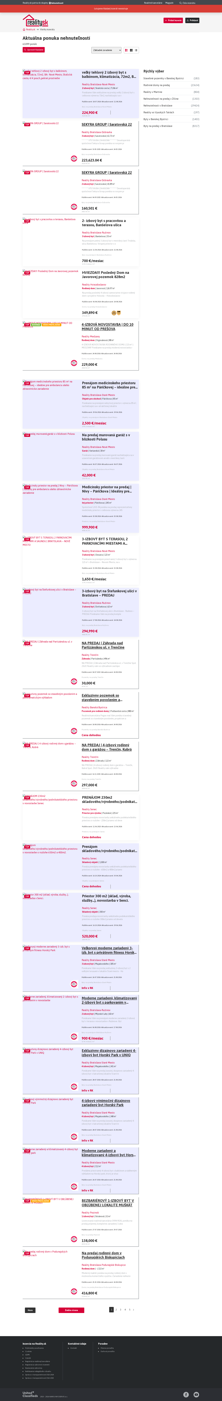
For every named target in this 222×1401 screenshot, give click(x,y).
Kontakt (74, 1348)
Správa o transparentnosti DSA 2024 (39, 1375)
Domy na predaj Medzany (92, 359)
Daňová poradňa (107, 1351)
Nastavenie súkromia (33, 1368)
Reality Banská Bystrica (94, 707)
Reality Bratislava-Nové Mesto (98, 84)
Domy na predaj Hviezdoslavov (94, 307)
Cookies (28, 1351)
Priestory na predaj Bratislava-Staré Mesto (98, 521)
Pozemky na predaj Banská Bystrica (96, 730)
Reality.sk (30, 29)
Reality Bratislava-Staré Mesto (98, 395)
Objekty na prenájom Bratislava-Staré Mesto (99, 417)
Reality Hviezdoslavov (94, 284)
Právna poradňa (107, 1348)
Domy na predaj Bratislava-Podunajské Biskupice (101, 1287)
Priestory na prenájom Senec (93, 832)
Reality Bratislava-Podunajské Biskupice (104, 1265)
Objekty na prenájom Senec (93, 881)
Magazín (169, 3)
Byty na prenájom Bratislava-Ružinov (97, 255)
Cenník (28, 1358)
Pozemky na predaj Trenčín (92, 677)
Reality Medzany (91, 336)
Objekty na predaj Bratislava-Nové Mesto (98, 469)
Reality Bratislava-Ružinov (96, 232)
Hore (30, 1310)
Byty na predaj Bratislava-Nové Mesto (97, 107)
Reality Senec (89, 809)
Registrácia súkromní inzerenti (37, 1365)
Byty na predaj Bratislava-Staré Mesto (96, 982)
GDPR (27, 1355)
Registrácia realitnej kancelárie (37, 1361)
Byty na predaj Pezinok (91, 1235)
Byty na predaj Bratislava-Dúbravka (96, 154)
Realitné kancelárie (153, 3)
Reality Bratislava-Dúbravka (97, 132)
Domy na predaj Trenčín (91, 779)
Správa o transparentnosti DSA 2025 (39, 1378)
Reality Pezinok (90, 1212)
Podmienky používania (34, 1348)
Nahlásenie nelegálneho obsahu (38, 1371)
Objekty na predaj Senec (91, 930)
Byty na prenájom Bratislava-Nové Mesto (98, 573)
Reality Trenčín (90, 655)
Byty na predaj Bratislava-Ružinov (95, 625)
